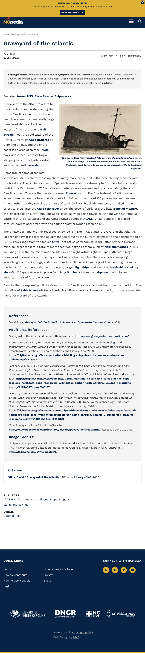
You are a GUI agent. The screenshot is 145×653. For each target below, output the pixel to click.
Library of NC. (83, 477)
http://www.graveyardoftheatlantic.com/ (102, 336)
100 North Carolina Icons (21, 499)
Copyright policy (82, 632)
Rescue (43, 96)
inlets (45, 150)
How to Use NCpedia (17, 580)
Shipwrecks (63, 96)
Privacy (48, 575)
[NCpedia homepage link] (13, 20)
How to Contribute (15, 575)
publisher (107, 83)
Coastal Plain (12, 515)
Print (108, 56)
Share (120, 56)
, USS (25, 96)
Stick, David (13, 58)
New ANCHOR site (72, 12)
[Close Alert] (142, 2)
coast (29, 114)
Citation (134, 56)
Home (7, 34)
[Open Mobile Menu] (131, 21)
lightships (82, 267)
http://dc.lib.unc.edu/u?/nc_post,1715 (33, 452)
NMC (76, 637)
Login (7, 586)
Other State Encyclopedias (61, 569)
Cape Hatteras (39, 139)
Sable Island (29, 290)
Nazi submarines (116, 247)
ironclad (119, 208)
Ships (54, 499)
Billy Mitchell (69, 272)
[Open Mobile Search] (138, 21)
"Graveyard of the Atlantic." (43, 477)
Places (44, 499)
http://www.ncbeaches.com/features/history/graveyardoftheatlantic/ (55, 429)
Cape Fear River (48, 208)
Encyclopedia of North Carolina (73, 74)
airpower (102, 272)
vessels (33, 165)
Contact (8, 569)
